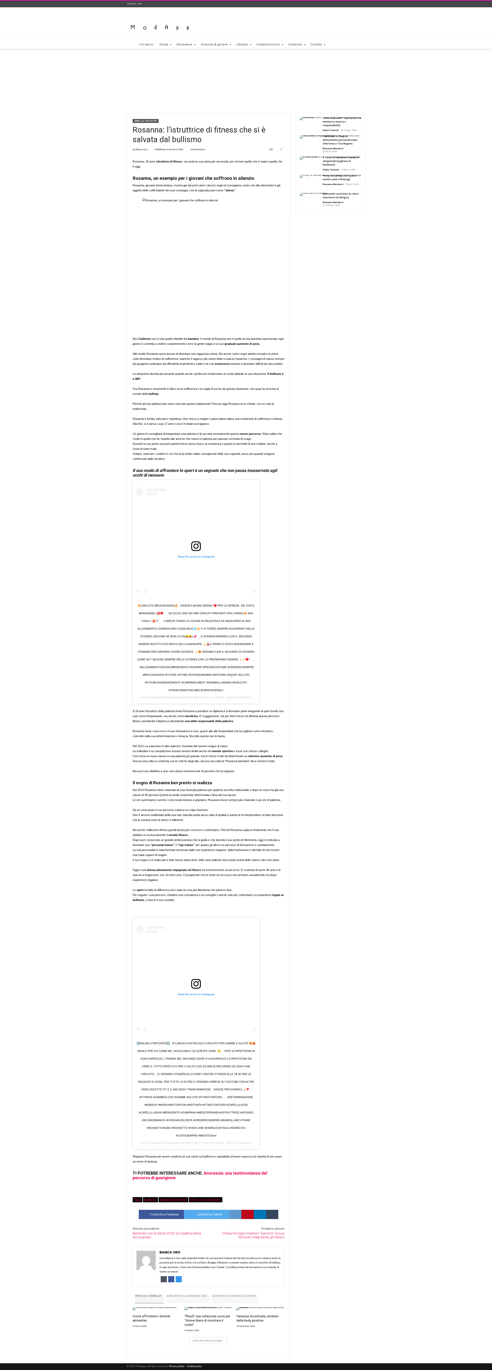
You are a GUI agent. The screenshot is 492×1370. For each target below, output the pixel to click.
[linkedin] (260, 1214)
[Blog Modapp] (160, 20)
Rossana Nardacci (333, 148)
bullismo (150, 1200)
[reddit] (235, 1214)
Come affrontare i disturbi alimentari (151, 1318)
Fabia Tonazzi (331, 130)
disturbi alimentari (173, 1200)
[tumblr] (272, 1214)
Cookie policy (194, 1366)
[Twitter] (348, 4)
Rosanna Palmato (179, 697)
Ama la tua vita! (145, 120)
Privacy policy (176, 1366)
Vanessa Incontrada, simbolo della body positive (257, 1318)
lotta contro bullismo (205, 1200)
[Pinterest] (355, 4)
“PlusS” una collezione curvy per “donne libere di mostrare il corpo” (207, 1320)
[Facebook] (341, 4)
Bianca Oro (142, 149)
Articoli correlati (148, 1295)
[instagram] (362, 4)
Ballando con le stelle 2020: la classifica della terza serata (167, 1233)
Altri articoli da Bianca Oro (186, 1295)
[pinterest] (247, 1214)
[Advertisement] (246, 79)
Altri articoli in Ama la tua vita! (234, 1295)
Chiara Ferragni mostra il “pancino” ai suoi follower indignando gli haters (253, 1233)
